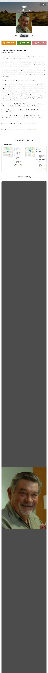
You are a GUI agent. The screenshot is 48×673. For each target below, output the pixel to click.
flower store (35, 129)
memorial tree (16, 129)
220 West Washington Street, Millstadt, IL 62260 (18, 160)
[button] (7, 151)
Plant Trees (21, 165)
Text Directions (16, 165)
